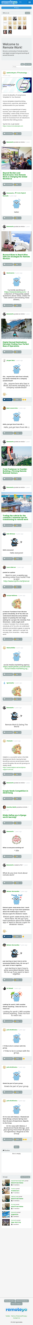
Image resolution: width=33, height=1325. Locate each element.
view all (28, 13)
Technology (23, 73)
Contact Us (16, 1318)
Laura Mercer (11, 567)
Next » (16, 1147)
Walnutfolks (11, 647)
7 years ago (18, 831)
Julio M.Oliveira (12, 1030)
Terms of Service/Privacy (19, 1316)
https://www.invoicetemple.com (13, 126)
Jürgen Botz (11, 360)
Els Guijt (13, 1204)
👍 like (16, 133)
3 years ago (12, 196)
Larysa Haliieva (12, 595)
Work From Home (17, 1183)
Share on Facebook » (22, 1301)
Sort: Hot (27, 64)
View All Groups (25, 1177)
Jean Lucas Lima (12, 408)
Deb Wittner (11, 534)
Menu (17, 8)
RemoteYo (10, 142)
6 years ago (19, 647)
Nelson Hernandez (13, 891)
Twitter (8, 1316)
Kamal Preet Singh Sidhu (18, 1181)
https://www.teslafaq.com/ (15, 292)
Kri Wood (10, 988)
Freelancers (15, 1191)
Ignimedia (10, 683)
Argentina (14, 1214)
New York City (16, 1222)
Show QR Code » (9, 1301)
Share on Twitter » (16, 1304)
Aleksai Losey (14, 1196)
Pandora (13, 1188)
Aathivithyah (11, 73)
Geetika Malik (11, 807)
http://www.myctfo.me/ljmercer (16, 581)
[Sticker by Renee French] (16, 203)
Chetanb (10, 741)
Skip (22, 64)
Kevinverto (10, 273)
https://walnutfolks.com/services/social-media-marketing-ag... (16, 667)
